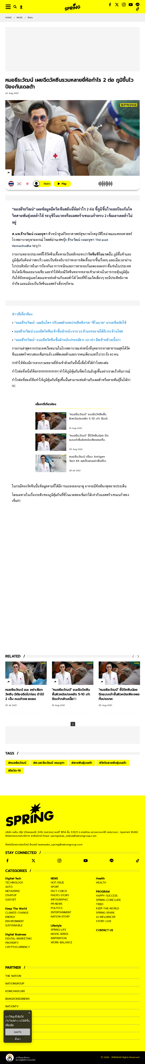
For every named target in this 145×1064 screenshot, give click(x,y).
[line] (27, 173)
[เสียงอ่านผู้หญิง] (42, 184)
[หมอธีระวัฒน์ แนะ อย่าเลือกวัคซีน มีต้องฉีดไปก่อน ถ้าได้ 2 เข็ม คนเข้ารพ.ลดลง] (26, 673)
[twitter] (21, 172)
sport (55, 887)
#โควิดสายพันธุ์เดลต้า (112, 763)
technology (14, 883)
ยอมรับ (17, 1032)
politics (57, 908)
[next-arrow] (138, 656)
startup (10, 895)
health (101, 883)
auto (9, 887)
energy (10, 917)
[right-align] (14, 6)
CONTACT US (104, 930)
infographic (59, 900)
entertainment (61, 912)
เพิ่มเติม (9, 1024)
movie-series (59, 934)
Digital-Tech (13, 878)
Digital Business (15, 934)
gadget (10, 900)
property (12, 943)
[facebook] (15, 173)
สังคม (30, 17)
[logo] (72, 7)
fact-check (59, 891)
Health (100, 878)
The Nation (13, 976)
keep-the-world (107, 908)
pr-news (56, 904)
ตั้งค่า (18, 1039)
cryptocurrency (17, 947)
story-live (103, 921)
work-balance (61, 942)
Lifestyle (56, 926)
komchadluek (15, 991)
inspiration (58, 938)
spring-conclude (108, 900)
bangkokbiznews (17, 999)
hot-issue (57, 883)
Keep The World (16, 909)
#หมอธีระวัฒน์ (17, 763)
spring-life (58, 930)
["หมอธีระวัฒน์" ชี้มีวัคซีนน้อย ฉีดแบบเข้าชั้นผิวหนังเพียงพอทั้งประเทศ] (119, 673)
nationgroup (14, 984)
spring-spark (105, 913)
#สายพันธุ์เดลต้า (81, 763)
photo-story (60, 895)
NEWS (20, 17)
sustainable (13, 925)
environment (14, 921)
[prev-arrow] (133, 656)
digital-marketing (18, 939)
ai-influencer (105, 917)
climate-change (16, 913)
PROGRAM (102, 892)
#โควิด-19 (14, 771)
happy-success (106, 896)
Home (8, 17)
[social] (110, 4)
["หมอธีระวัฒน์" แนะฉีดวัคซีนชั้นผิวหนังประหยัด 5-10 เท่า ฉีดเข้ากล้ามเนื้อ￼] (72, 673)
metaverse (12, 891)
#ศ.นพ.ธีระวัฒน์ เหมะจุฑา (48, 763)
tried (99, 904)
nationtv (12, 1006)
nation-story (60, 917)
